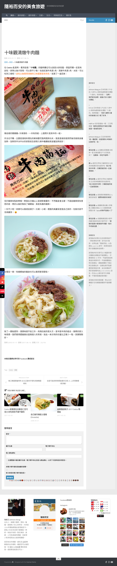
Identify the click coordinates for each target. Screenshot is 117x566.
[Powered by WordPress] (12, 562)
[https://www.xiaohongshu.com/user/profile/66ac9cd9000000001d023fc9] (2, 291)
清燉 (15, 370)
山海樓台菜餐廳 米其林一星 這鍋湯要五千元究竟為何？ (101, 152)
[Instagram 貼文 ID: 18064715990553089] (82, 539)
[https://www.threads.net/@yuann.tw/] (2, 295)
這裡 (24, 542)
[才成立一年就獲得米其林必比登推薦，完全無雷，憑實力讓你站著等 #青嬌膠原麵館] (63, 526)
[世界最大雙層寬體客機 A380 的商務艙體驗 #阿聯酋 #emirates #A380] (75, 526)
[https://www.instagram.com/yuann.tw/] (2, 277)
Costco (11, 370)
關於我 (68, 15)
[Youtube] (112, 20)
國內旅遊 (21, 15)
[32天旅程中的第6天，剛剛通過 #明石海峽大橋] (75, 520)
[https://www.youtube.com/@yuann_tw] (2, 282)
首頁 (6, 62)
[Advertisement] (44, 37)
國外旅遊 (31, 15)
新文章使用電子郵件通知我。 (16, 473)
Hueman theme (31, 562)
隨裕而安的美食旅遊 (24, 6)
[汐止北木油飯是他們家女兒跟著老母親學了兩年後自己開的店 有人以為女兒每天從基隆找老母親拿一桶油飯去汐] (75, 539)
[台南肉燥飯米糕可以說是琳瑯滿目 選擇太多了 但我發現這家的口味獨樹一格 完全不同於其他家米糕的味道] (69, 539)
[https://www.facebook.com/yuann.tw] (2, 273)
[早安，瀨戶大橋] (82, 520)
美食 (12, 15)
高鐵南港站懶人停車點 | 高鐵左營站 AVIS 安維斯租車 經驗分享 (100, 208)
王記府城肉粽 (106, 137)
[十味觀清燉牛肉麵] (44, 103)
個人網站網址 (10, 453)
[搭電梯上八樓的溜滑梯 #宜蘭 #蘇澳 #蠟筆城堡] (63, 533)
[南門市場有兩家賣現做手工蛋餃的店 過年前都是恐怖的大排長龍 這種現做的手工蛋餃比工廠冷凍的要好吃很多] (82, 533)
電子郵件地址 (50, 446)
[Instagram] (109, 20)
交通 (41, 15)
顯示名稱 (9, 446)
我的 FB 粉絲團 (15, 547)
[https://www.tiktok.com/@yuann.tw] (2, 286)
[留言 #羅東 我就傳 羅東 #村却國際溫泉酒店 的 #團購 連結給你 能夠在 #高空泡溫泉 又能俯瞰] (63, 539)
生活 (48, 15)
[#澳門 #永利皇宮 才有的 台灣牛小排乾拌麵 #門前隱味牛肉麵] (82, 526)
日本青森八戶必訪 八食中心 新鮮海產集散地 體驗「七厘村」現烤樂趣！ (101, 92)
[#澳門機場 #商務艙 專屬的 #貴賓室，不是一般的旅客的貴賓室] (69, 533)
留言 (8, 434)
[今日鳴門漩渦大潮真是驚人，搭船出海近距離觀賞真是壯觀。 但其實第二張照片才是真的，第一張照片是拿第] (69, 520)
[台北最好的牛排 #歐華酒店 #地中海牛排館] (75, 533)
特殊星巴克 (58, 15)
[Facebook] (106, 20)
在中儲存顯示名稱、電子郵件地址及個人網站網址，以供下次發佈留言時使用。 (37, 460)
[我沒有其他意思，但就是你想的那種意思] (63, 520)
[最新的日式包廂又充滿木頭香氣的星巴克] (69, 526)
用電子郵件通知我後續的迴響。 (17, 467)
